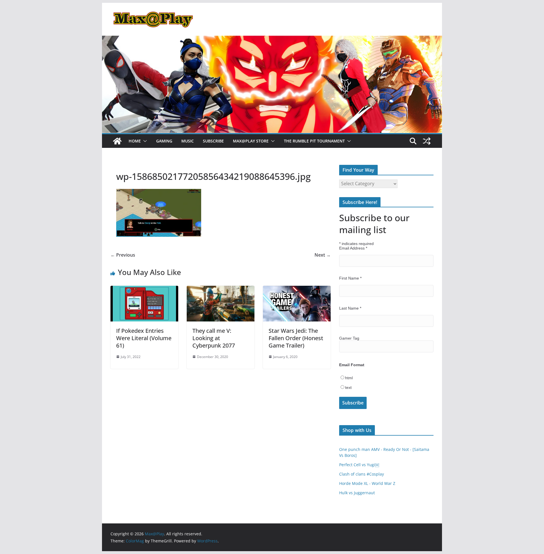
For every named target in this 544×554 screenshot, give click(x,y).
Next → (322, 255)
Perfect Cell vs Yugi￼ (359, 464)
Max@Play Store (251, 141)
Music (187, 141)
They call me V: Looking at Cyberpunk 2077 (213, 338)
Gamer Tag (349, 338)
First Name (350, 278)
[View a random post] (427, 141)
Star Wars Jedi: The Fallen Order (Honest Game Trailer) (296, 338)
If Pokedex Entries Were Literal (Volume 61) (143, 338)
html (349, 378)
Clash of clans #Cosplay (361, 474)
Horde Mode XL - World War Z (367, 483)
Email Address (353, 248)
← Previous (122, 255)
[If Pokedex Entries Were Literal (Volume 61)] (144, 290)
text (348, 387)
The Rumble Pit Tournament (314, 141)
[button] (144, 141)
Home (135, 141)
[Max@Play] (117, 141)
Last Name (350, 308)
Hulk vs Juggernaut (357, 492)
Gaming (164, 141)
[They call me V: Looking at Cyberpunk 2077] (220, 290)
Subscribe (213, 141)
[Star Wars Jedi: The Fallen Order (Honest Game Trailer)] (297, 290)
